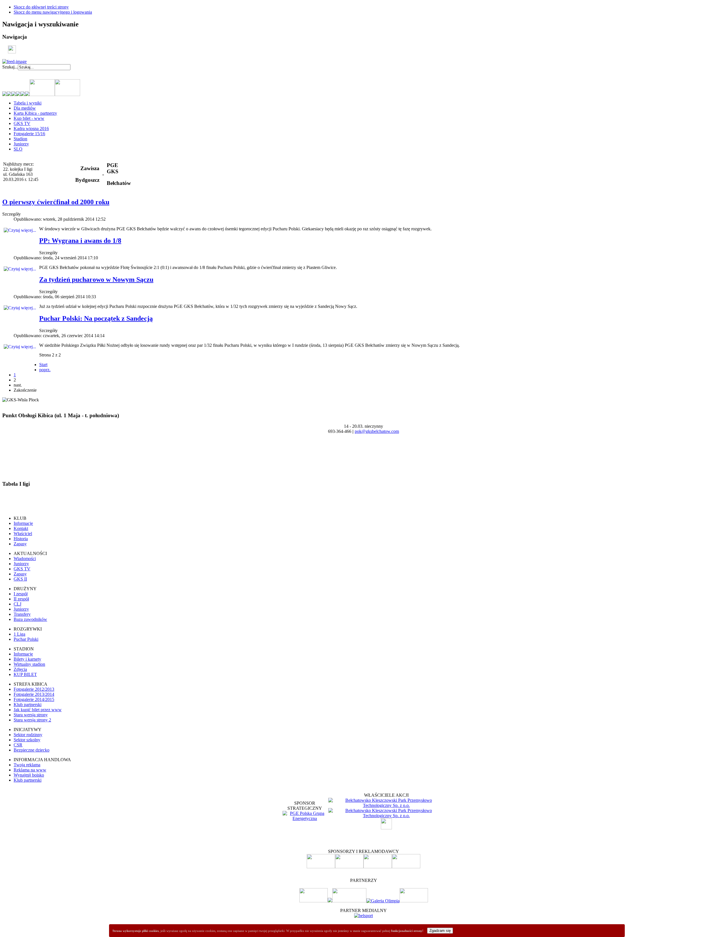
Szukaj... (10, 66)
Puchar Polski (26, 639)
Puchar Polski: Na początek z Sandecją (96, 318)
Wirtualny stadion (29, 664)
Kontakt (21, 528)
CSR (18, 744)
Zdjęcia (20, 669)
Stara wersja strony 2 (32, 719)
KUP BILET (25, 674)
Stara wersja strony (31, 714)
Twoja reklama (27, 764)
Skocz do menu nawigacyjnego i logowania (53, 12)
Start (43, 364)
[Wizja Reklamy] (313, 900)
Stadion (20, 138)
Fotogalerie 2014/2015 (34, 699)
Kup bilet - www (29, 118)
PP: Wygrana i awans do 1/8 (80, 240)
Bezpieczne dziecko (31, 750)
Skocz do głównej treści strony (41, 7)
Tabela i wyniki (27, 103)
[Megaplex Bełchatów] (414, 900)
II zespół (21, 598)
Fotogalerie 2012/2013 (34, 689)
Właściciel (23, 533)
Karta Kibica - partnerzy (35, 113)
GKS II (20, 579)
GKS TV (22, 123)
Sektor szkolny (27, 739)
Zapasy (20, 543)
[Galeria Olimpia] (383, 900)
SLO (18, 149)
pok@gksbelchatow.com (377, 431)
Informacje (23, 523)
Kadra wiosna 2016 (31, 128)
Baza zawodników (30, 619)
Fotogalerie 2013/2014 (34, 694)
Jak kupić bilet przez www (38, 709)
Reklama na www (30, 769)
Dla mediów (25, 108)
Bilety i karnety (27, 659)
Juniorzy (21, 143)
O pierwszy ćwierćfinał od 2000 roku (55, 202)
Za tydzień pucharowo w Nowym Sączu (96, 279)
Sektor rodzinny (28, 734)
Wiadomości (25, 558)
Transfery (22, 614)
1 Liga (19, 634)
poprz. (45, 369)
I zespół (21, 593)
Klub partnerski (27, 704)
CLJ (17, 604)
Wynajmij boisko (29, 775)
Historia (21, 538)
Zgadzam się (440, 930)
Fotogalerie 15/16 (29, 133)
